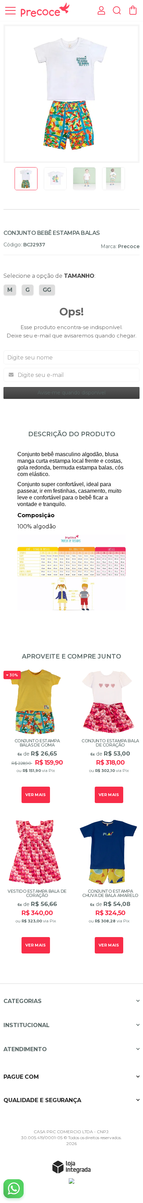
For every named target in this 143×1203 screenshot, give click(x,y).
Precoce (129, 246)
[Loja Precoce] (45, 10)
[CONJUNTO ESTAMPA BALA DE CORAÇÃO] (108, 737)
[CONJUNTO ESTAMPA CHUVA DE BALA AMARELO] (108, 887)
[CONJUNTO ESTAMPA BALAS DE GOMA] (35, 737)
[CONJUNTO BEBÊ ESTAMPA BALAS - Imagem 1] (26, 178)
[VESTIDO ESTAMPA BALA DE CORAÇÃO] (35, 887)
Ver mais (35, 794)
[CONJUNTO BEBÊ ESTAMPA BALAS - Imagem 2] (55, 178)
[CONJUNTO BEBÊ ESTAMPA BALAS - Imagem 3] (84, 178)
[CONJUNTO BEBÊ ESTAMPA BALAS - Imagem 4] (113, 178)
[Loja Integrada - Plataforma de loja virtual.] (71, 1166)
